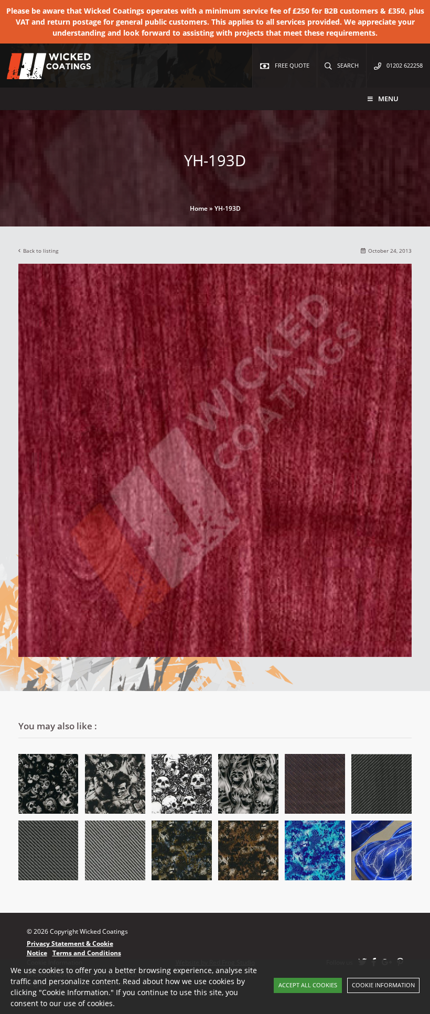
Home (199, 208)
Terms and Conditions (86, 952)
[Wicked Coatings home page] (42, 74)
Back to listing (40, 250)
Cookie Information (383, 985)
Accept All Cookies (307, 985)
